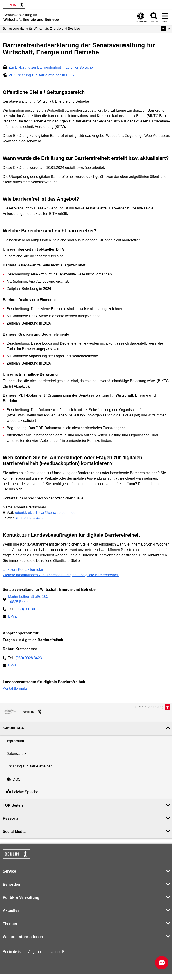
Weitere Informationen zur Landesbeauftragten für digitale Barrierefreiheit (61, 575)
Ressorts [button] (11, 818)
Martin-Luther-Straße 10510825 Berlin (28, 599)
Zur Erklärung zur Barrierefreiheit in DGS (41, 75)
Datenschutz (16, 753)
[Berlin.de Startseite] (14, 5)
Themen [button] (10, 924)
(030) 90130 (25, 609)
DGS (16, 779)
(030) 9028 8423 (29, 518)
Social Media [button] (14, 831)
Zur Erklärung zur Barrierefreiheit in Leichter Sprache (51, 67)
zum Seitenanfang (149, 707)
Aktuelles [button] (11, 910)
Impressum (15, 741)
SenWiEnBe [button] (13, 728)
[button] (165, 28)
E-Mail (13, 616)
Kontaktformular (15, 688)
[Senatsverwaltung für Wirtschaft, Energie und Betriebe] (23, 711)
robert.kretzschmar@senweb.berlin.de (45, 513)
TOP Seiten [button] (13, 805)
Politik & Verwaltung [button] (21, 897)
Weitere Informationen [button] (23, 937)
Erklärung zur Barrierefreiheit (29, 766)
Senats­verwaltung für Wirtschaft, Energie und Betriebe (41, 28)
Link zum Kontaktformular (23, 570)
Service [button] (9, 871)
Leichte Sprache (25, 792)
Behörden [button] (11, 884)
